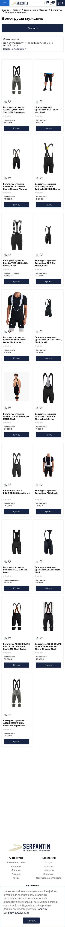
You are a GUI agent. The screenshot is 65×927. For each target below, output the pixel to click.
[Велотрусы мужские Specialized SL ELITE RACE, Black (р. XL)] (48, 312)
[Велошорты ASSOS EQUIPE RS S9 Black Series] (16, 465)
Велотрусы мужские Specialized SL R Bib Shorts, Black (45, 263)
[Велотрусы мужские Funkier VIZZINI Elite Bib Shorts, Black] (16, 235)
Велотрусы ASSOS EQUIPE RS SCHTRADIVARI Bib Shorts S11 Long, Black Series (48, 646)
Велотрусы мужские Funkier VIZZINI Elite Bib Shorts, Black (15, 263)
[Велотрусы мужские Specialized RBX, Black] (48, 465)
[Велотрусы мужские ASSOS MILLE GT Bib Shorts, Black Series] (48, 388)
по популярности (14, 43)
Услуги (48, 862)
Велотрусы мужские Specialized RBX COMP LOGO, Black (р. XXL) (14, 339)
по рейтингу (10, 45)
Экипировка (30, 10)
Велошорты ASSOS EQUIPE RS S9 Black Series (16, 491)
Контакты (49, 870)
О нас (16, 878)
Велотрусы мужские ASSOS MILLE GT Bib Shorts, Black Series (45, 416)
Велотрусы (56, 10)
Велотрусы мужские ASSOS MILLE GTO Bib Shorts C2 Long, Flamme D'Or (15, 186)
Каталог (17, 10)
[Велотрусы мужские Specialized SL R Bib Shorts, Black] (48, 235)
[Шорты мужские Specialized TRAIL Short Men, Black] (48, 82)
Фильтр (33, 28)
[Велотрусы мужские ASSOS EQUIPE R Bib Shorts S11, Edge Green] (16, 101)
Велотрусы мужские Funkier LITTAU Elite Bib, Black (15, 569)
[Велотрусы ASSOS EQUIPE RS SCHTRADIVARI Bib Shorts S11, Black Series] (16, 638)
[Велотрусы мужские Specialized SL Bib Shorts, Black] (48, 542)
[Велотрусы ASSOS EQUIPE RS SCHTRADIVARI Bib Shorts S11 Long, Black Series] (48, 638)
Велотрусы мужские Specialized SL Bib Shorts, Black (47, 569)
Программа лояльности (49, 878)
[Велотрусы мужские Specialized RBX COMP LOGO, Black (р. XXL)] (16, 312)
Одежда (43, 10)
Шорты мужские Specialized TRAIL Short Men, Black (46, 109)
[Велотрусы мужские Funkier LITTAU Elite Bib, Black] (16, 542)
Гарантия (16, 866)
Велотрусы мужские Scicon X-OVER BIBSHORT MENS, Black (16, 416)
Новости (48, 866)
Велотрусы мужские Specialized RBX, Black (46, 491)
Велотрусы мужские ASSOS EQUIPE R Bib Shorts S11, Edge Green (14, 109)
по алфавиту (34, 43)
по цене (48, 43)
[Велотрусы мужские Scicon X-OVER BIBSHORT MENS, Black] (16, 408)
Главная (5, 10)
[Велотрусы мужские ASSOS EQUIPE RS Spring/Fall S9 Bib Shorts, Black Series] (48, 158)
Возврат (16, 874)
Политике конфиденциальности (25, 910)
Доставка (16, 870)
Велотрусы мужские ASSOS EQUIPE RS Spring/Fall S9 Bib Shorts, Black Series (47, 186)
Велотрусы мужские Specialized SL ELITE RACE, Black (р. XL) (48, 339)
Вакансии (48, 874)
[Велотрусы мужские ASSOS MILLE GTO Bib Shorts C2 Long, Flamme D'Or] (16, 158)
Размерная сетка (16, 862)
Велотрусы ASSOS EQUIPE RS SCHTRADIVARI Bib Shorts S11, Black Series (16, 646)
